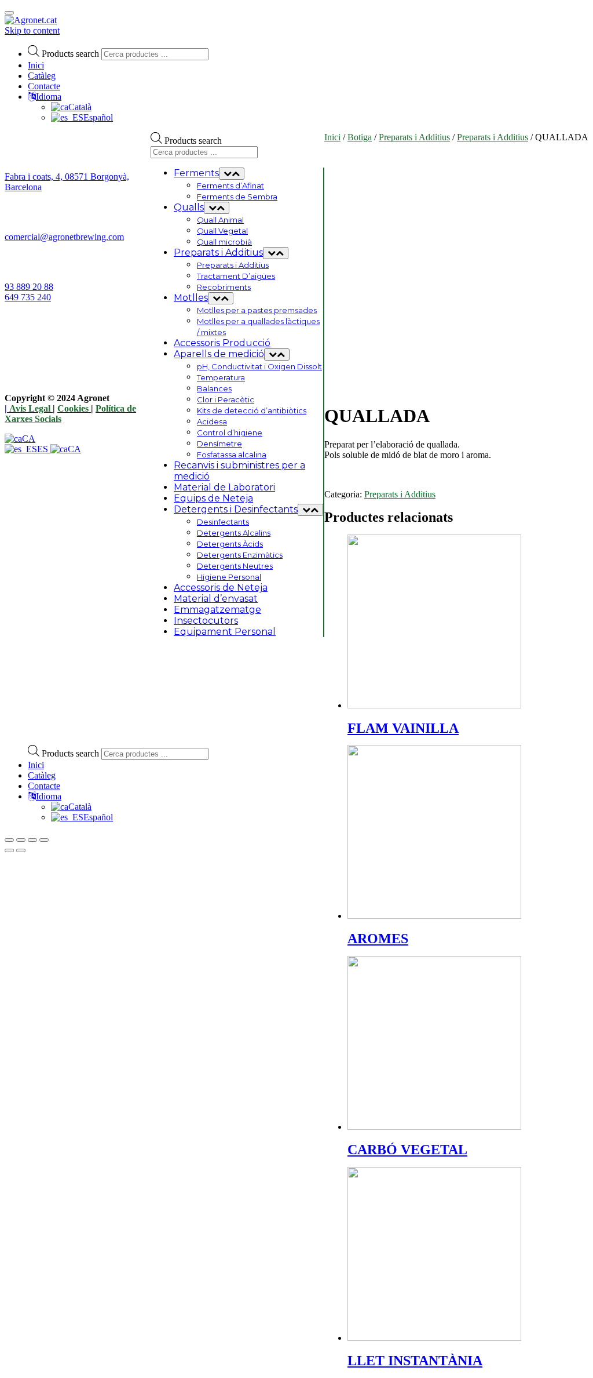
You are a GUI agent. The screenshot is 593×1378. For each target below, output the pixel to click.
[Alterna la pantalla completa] (32, 840)
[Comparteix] (20, 840)
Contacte (44, 86)
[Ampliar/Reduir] (44, 840)
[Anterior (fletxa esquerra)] (9, 850)
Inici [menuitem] (36, 765)
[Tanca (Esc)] (9, 840)
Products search (70, 54)
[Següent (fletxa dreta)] (20, 850)
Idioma (48, 96)
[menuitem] (71, 807)
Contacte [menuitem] (44, 786)
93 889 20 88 (29, 287)
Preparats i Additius (414, 137)
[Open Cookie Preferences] (91, 730)
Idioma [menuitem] (48, 796)
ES (43, 449)
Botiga (359, 137)
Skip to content (32, 30)
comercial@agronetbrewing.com (64, 237)
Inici (36, 65)
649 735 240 (28, 297)
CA (28, 438)
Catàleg (42, 76)
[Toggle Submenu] (231, 174)
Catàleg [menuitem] (42, 775)
